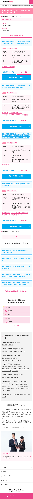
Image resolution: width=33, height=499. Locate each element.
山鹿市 (26, 384)
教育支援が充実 (17, 368)
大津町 (8, 388)
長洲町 (4, 388)
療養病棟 (7, 377)
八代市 (8, 384)
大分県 (4, 397)
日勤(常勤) (5, 351)
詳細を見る (24, 72)
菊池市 (4, 386)
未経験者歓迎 (25, 368)
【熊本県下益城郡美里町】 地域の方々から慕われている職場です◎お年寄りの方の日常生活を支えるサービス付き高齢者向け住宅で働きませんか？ (16, 136)
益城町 (23, 388)
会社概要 (3, 467)
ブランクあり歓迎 (6, 371)
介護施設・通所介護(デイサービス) (11, 360)
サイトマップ (4, 484)
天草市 (21, 386)
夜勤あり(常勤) (13, 351)
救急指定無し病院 (7, 358)
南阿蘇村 (17, 388)
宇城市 (13, 386)
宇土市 (8, 386)
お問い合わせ (5, 480)
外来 (3, 377)
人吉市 (13, 384)
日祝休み (4, 366)
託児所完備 (15, 371)
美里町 (29, 5)
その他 (16, 377)
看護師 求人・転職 (19, 5)
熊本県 (25, 5)
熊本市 (4, 384)
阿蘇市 (17, 386)
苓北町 (8, 390)
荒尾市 (17, 384)
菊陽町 (13, 388)
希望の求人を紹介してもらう (16, 78)
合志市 (26, 386)
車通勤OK (10, 366)
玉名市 (21, 384)
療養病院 (14, 358)
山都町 (4, 390)
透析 (12, 377)
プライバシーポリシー (7, 476)
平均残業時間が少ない (20, 366)
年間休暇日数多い (7, 368)
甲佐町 (27, 388)
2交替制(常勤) (21, 351)
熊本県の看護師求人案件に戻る (16, 291)
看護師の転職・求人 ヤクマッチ (8, 5)
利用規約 (3, 471)
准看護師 (10, 345)
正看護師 (4, 345)
